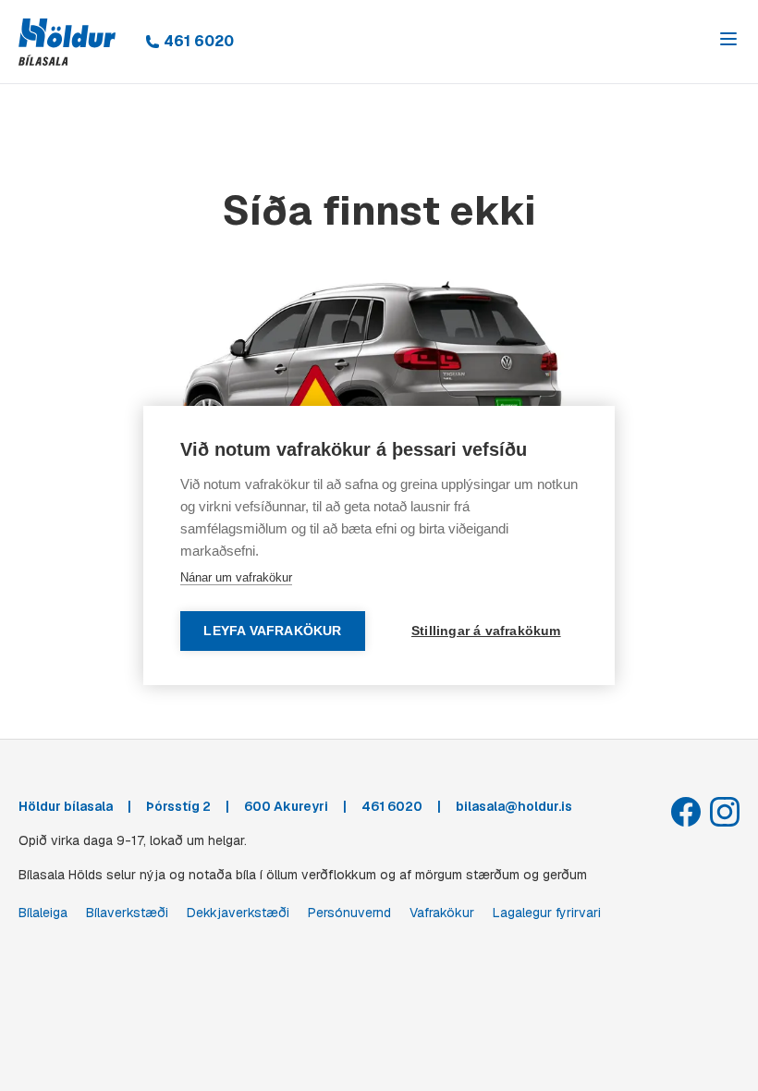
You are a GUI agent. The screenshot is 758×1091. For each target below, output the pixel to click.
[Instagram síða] (725, 812)
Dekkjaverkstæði (238, 912)
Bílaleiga (42, 912)
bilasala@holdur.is (514, 806)
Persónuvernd (349, 912)
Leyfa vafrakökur (272, 631)
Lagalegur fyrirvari (547, 912)
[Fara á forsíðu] (67, 42)
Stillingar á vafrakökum (486, 631)
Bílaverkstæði (127, 912)
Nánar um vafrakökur (236, 577)
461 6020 (199, 41)
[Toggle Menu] (728, 39)
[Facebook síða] (686, 812)
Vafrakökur (442, 912)
